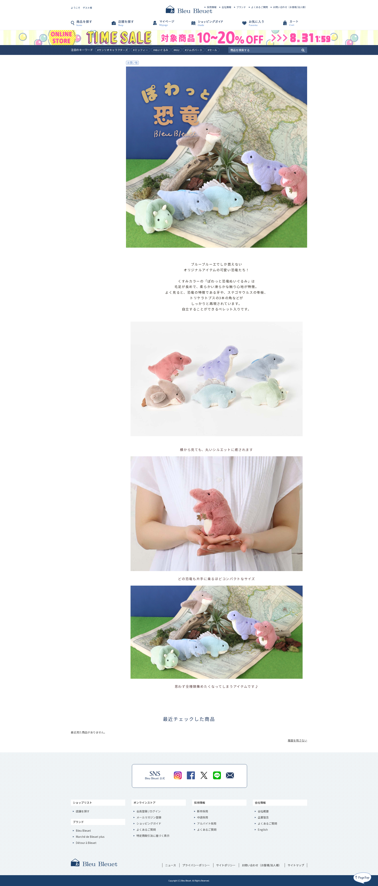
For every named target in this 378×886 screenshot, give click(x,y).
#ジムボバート (194, 50)
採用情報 (211, 7)
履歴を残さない (297, 740)
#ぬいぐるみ (160, 50)
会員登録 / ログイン (148, 811)
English (263, 829)
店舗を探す (130, 25)
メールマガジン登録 (148, 817)
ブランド (241, 7)
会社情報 (226, 7)
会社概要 (263, 811)
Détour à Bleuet (86, 843)
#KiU (177, 50)
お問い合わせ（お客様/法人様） (290, 7)
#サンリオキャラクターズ (112, 50)
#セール (212, 50)
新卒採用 (202, 811)
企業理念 (263, 817)
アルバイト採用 (206, 823)
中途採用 (202, 817)
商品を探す (90, 25)
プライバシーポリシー (196, 865)
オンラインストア (144, 803)
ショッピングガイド (208, 25)
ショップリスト (82, 803)
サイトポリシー (225, 865)
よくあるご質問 (259, 7)
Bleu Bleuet (83, 830)
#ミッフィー (140, 50)
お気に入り (248, 25)
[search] (303, 50)
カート (287, 25)
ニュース (170, 865)
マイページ (169, 25)
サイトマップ (296, 865)
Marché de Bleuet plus (90, 837)
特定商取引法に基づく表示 (153, 836)
